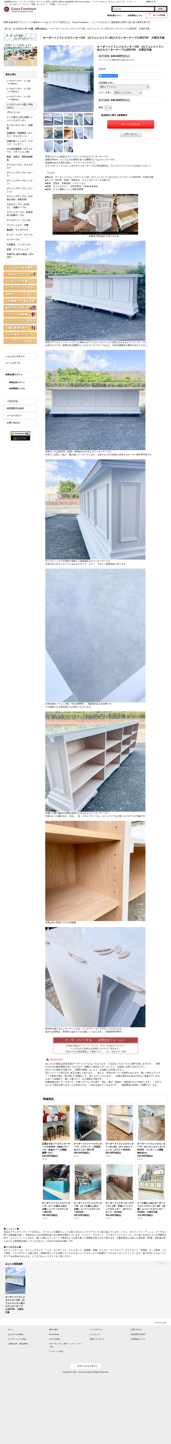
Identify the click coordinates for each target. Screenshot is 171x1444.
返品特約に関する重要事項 (114, 115)
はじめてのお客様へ (16, 1334)
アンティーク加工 (56, 1351)
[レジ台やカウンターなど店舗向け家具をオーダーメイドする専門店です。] (59, 119)
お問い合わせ (13, 422)
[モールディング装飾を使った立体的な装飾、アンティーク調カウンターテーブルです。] (89, 132)
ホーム (11, 1329)
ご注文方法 (12, 401)
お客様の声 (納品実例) (18, 1344)
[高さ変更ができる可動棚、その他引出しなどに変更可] (69, 132)
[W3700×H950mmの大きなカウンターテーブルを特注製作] (69, 119)
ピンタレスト (95, 1334)
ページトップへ (160, 1323)
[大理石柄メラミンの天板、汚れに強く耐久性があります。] (49, 146)
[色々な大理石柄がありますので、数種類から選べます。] (59, 146)
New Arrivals (54, 1334)
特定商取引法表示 (15, 408)
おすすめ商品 (54, 1339)
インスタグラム (96, 1329)
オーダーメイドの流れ (17, 1339)
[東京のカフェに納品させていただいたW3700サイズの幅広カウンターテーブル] (69, 78)
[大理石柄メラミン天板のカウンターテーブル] (79, 132)
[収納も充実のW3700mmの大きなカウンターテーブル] (49, 132)
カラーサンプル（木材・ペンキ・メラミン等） (65, 1345)
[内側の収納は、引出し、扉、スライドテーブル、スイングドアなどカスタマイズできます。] (59, 132)
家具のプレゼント (97, 1339)
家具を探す (53, 1329)
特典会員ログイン (114, 15)
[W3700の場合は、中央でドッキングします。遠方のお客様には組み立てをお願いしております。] (69, 146)
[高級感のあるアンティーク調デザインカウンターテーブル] (79, 119)
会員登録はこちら (135, 15)
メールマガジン (14, 415)
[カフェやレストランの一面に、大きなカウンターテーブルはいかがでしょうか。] (89, 119)
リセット (162, 1263)
